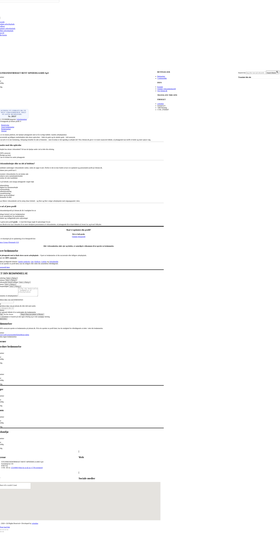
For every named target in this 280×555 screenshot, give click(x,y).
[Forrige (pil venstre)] (1, 531)
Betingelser (161, 76)
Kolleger (37, 262)
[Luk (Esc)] (7, 529)
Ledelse (44, 262)
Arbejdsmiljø (53, 262)
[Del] (5, 529)
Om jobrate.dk (162, 91)
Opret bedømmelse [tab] (7, 127)
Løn (32, 262)
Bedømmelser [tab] (6, 129)
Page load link (5, 527)
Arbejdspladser (22, 119)
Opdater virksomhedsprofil (166, 89)
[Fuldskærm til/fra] (3, 529)
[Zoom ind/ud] (1, 529)
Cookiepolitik (162, 78)
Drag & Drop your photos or (32, 314)
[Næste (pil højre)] (3, 531)
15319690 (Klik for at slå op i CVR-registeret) (27, 468)
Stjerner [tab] (4, 131)
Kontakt (160, 87)
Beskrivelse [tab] (5, 125)
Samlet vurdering (24, 262)
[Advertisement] (140, 53)
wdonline (160, 104)
